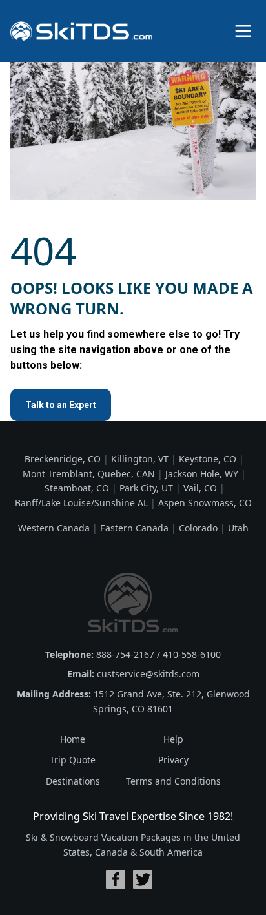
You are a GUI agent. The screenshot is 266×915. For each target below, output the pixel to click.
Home (72, 739)
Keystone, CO (207, 459)
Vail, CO (200, 488)
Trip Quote (73, 760)
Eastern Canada (134, 528)
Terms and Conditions (173, 781)
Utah (238, 528)
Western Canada (54, 528)
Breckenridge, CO (63, 459)
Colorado (198, 528)
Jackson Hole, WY (201, 474)
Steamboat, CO (77, 488)
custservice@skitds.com (148, 674)
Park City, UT (146, 488)
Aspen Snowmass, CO (205, 503)
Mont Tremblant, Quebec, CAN (89, 474)
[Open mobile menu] (243, 31)
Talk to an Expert (60, 405)
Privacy (173, 760)
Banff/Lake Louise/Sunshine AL (81, 503)
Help (173, 739)
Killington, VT (140, 459)
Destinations (73, 781)
